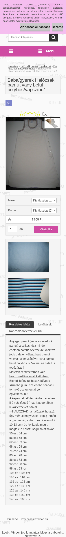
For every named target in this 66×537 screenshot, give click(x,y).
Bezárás (57, 27)
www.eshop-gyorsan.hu (34, 518)
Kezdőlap (13, 66)
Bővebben (34, 21)
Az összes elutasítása (35, 27)
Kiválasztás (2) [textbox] (42, 210)
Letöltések (45, 324)
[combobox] (44, 200)
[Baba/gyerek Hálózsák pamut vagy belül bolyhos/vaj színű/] (33, 118)
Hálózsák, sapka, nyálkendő (36, 66)
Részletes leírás (19, 324)
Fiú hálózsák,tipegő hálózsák (32, 67)
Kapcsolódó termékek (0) (25, 331)
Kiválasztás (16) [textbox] (43, 200)
